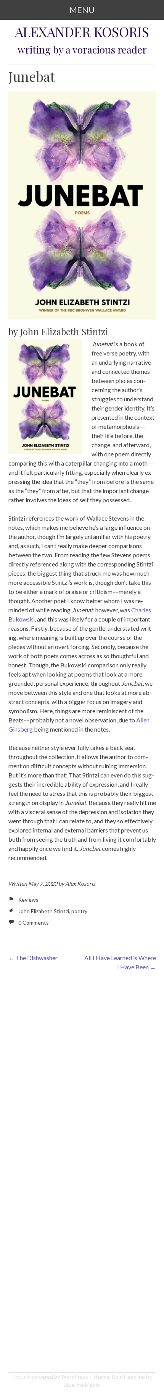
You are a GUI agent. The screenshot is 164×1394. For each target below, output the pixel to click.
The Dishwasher (33, 957)
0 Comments (33, 922)
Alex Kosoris (80, 883)
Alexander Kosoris (82, 31)
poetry (79, 911)
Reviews (28, 899)
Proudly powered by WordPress (50, 1376)
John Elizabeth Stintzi (43, 911)
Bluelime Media (82, 1384)
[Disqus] (82, 1076)
